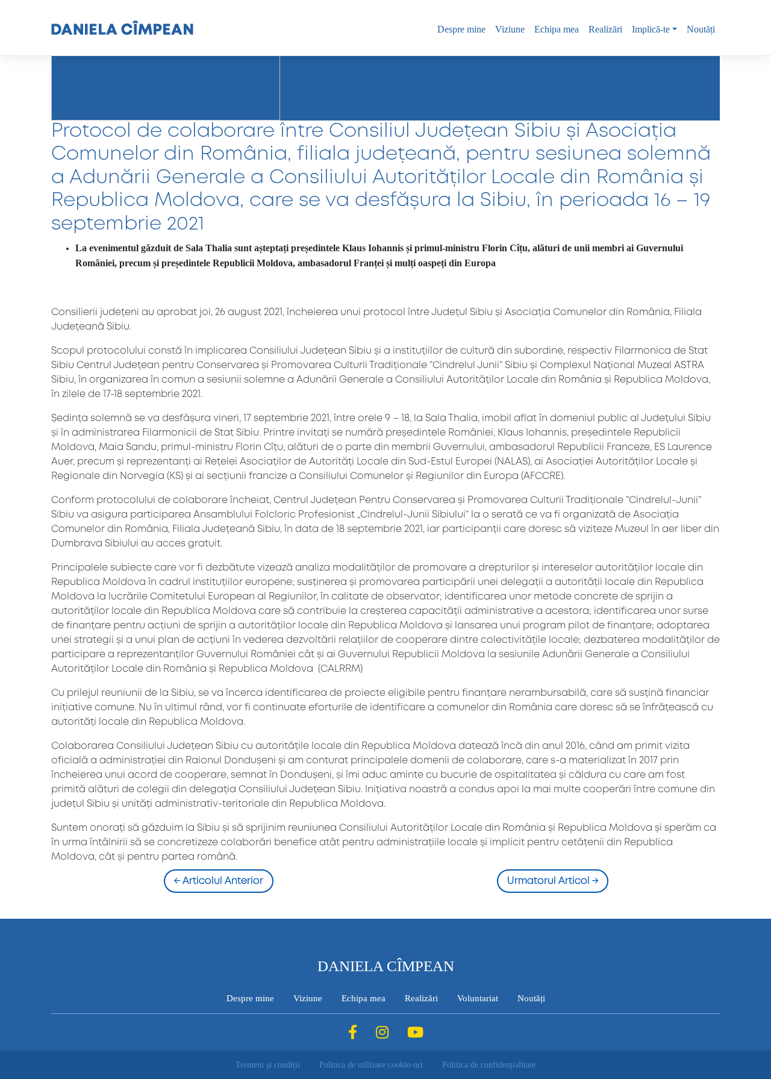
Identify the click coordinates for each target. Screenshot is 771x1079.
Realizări (605, 29)
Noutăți (701, 29)
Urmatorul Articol (552, 881)
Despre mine (461, 29)
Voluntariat (477, 998)
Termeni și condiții (268, 1064)
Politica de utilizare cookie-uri (371, 1064)
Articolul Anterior (218, 881)
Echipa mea (556, 29)
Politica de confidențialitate (488, 1064)
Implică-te (651, 29)
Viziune (510, 29)
